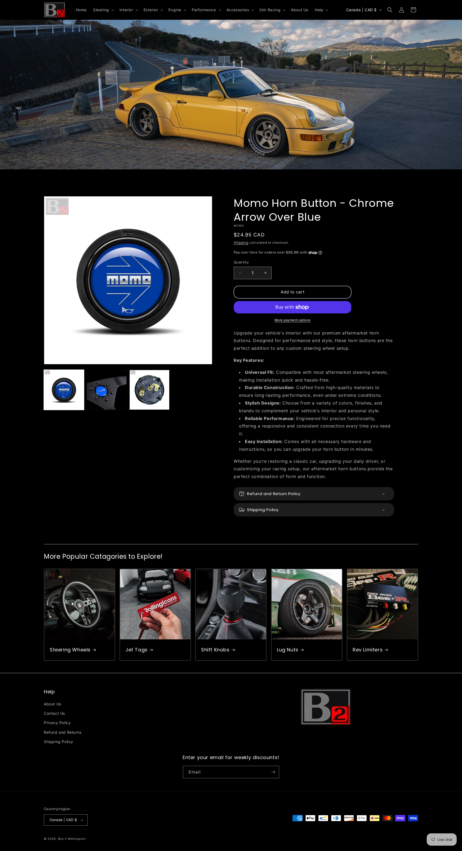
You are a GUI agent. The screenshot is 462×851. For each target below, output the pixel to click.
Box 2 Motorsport (72, 839)
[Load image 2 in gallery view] (107, 390)
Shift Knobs (215, 650)
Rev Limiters (368, 650)
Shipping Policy (58, 741)
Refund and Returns (63, 732)
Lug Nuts (287, 650)
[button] (103, 9)
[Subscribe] (273, 772)
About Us (52, 704)
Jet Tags (136, 650)
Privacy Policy (57, 722)
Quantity (241, 262)
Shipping (241, 242)
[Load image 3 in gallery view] (149, 390)
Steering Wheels (70, 650)
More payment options (293, 320)
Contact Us (54, 713)
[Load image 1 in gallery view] (64, 390)
